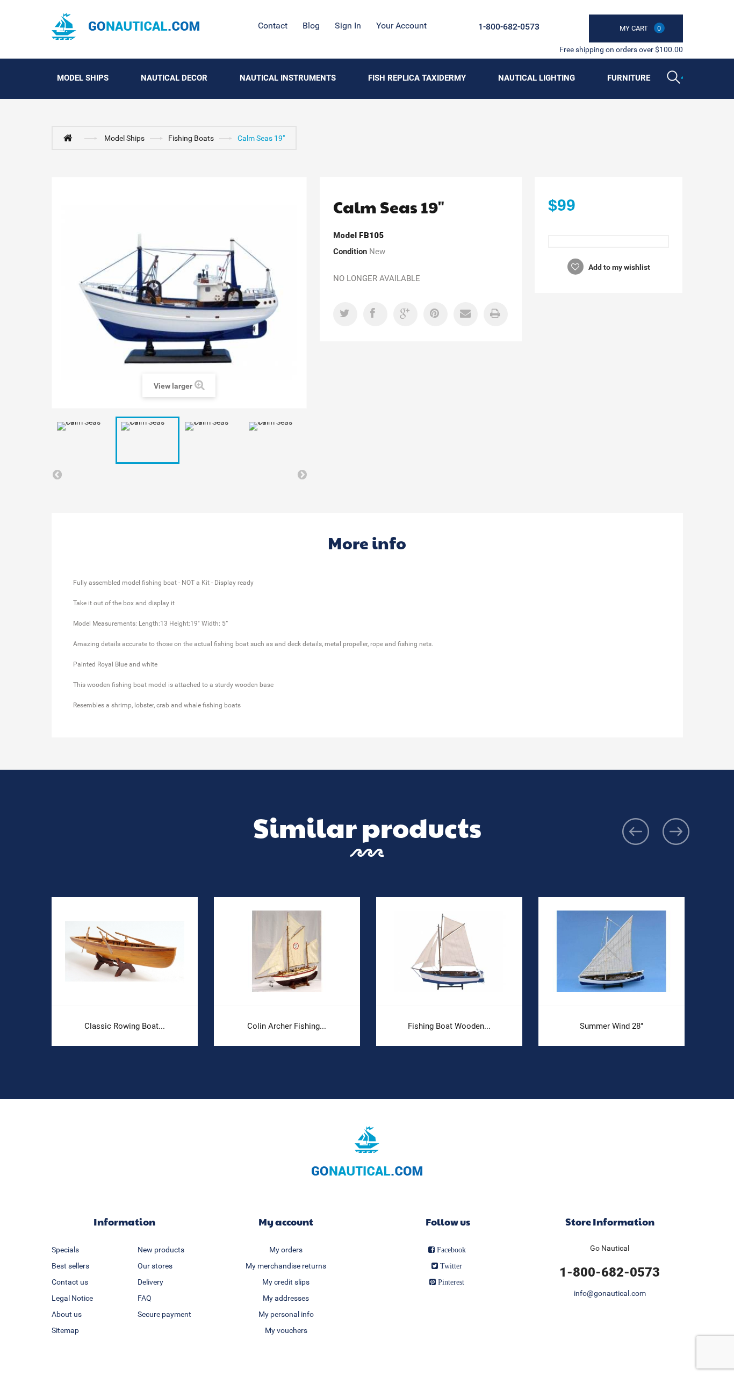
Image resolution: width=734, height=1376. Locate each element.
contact (272, 25)
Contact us (70, 1282)
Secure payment (164, 1314)
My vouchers (286, 1330)
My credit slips (286, 1282)
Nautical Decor (174, 78)
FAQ (145, 1298)
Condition (350, 251)
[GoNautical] (125, 26)
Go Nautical (609, 1248)
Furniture (628, 78)
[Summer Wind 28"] (611, 951)
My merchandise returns (286, 1266)
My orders (286, 1249)
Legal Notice (72, 1298)
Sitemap (65, 1330)
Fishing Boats (191, 138)
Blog (311, 25)
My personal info (286, 1314)
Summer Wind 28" (611, 1026)
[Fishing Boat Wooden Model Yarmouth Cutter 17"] (449, 951)
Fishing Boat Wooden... (449, 1026)
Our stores (155, 1266)
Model (345, 235)
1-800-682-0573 (508, 27)
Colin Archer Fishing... (286, 1026)
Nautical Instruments (288, 78)
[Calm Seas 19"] (84, 440)
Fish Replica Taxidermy (417, 78)
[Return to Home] (70, 137)
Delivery (150, 1282)
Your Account (401, 25)
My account (285, 1221)
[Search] (675, 78)
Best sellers (70, 1266)
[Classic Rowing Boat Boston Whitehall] (125, 951)
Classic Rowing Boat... (124, 1026)
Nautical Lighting (536, 78)
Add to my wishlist (618, 267)
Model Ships (83, 78)
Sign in (348, 25)
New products (161, 1249)
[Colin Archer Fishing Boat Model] (287, 951)
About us (67, 1314)
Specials (65, 1249)
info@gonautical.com (610, 1293)
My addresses (286, 1298)
